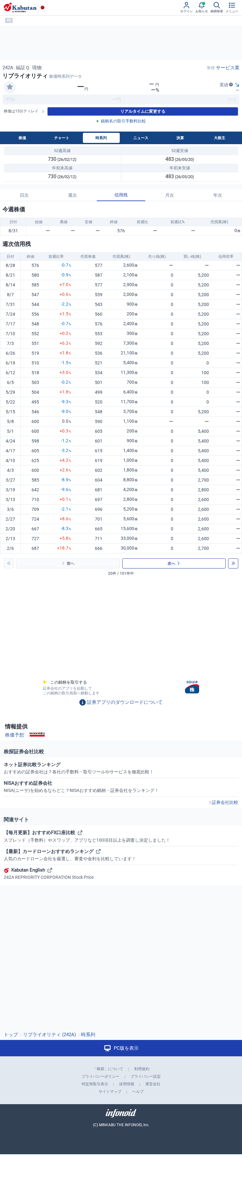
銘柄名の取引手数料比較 (123, 121)
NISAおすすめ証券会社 (81, 786)
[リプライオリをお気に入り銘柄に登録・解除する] (10, 87)
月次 (169, 195)
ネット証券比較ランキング (79, 768)
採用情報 (126, 1084)
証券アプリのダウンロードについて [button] (125, 702)
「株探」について (108, 1069)
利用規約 (141, 1069)
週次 (72, 195)
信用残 (121, 194)
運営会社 (152, 1084)
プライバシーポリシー (100, 1076)
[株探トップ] (20, 8)
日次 (24, 195)
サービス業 (227, 68)
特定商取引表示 (95, 1084)
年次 (217, 195)
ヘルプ (138, 1091)
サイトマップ (110, 1091)
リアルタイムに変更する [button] (142, 111)
